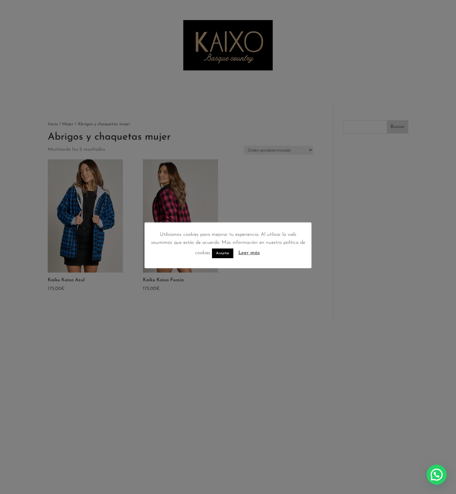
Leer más (249, 253)
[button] (437, 475)
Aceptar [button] (222, 253)
